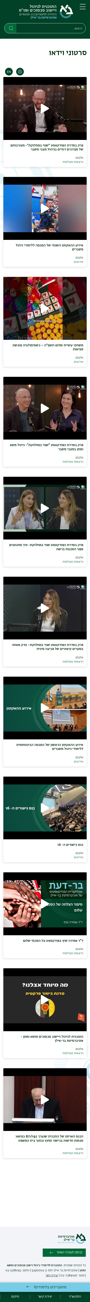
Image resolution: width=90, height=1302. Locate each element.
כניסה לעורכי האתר (69, 1252)
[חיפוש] (10, 28)
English (9, 72)
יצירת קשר (52, 1275)
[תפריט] (83, 8)
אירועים (78, 261)
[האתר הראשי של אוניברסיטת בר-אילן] (72, 1243)
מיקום (15, 1296)
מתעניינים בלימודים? (49, 1287)
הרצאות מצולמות (73, 162)
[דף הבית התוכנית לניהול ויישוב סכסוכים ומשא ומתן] (38, 12)
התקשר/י (75, 1296)
